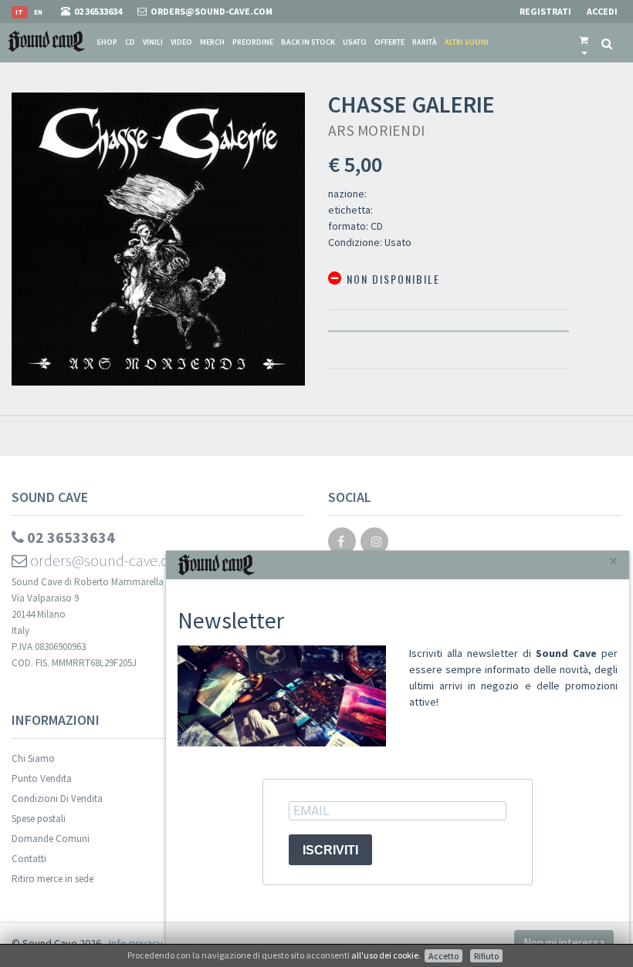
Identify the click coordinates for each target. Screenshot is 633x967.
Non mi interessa (563, 942)
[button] (584, 42)
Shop (106, 42)
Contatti (29, 858)
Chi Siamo (33, 758)
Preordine (252, 42)
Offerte (389, 42)
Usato (355, 42)
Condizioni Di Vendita (57, 798)
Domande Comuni (51, 838)
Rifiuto (486, 956)
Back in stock (308, 42)
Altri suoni (467, 42)
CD (130, 42)
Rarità (424, 42)
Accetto (443, 956)
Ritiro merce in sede (52, 878)
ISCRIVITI (330, 850)
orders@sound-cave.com (108, 560)
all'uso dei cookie (384, 955)
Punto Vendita (42, 778)
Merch (212, 42)
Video (181, 42)
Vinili (153, 42)
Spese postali (39, 818)
